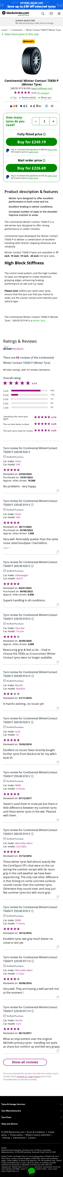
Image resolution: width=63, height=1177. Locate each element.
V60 (18, 517)
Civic (18, 1023)
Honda (19, 1020)
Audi (17, 731)
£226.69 (39, 167)
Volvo (18, 461)
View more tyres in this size (21, 34)
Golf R (19, 578)
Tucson (20, 631)
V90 (18, 464)
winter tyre (39, 320)
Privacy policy (16, 1134)
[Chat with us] (32, 1171)
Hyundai (20, 628)
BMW (18, 785)
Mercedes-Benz (24, 843)
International (19, 1137)
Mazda (19, 685)
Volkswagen (21, 575)
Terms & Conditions (36, 1132)
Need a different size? (42, 88)
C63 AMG (21, 846)
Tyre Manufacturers (11, 1110)
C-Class (20, 973)
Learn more (52, 149)
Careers (32, 1137)
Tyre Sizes (6, 1117)
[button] (43, 14)
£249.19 (39, 141)
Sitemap (6, 1137)
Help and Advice (9, 1123)
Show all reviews (25, 1062)
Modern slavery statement (38, 1134)
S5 (17, 734)
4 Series (20, 788)
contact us (22, 1076)
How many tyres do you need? (15, 121)
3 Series (20, 923)
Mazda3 (20, 688)
